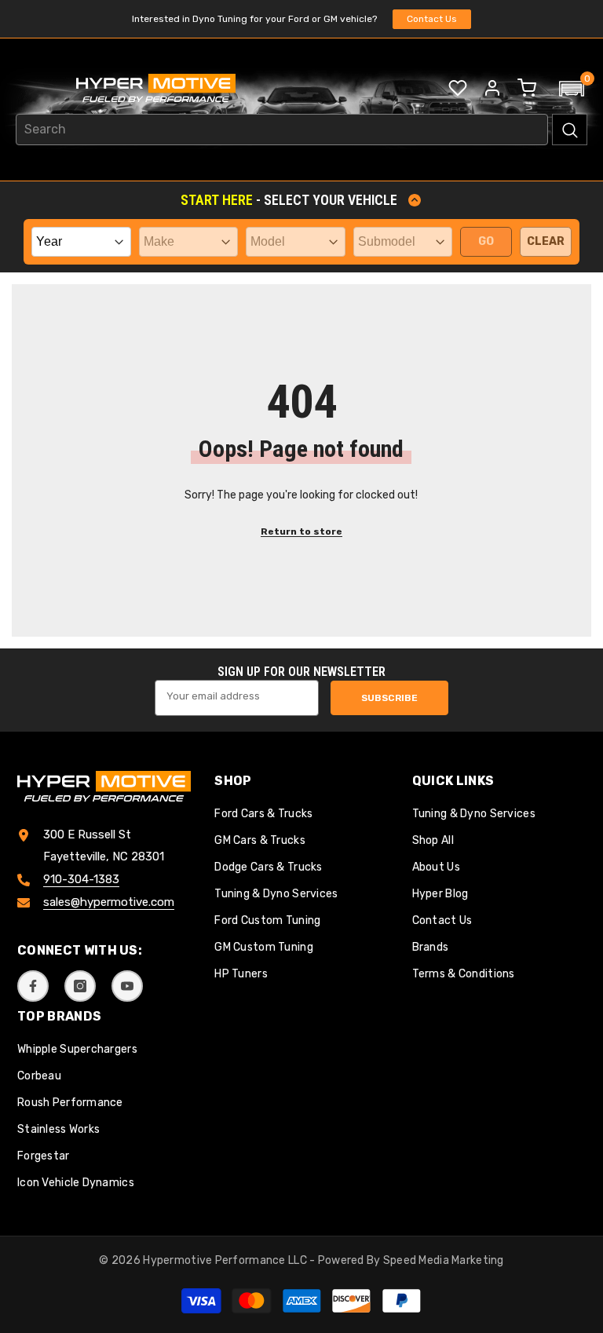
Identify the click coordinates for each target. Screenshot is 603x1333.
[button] (571, 88)
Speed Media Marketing (443, 1260)
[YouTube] (127, 986)
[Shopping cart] (526, 88)
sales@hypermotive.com (108, 902)
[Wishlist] (457, 88)
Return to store (301, 531)
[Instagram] (80, 986)
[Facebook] (33, 986)
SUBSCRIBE (389, 697)
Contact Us (432, 18)
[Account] (492, 88)
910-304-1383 (81, 879)
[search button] (569, 129)
